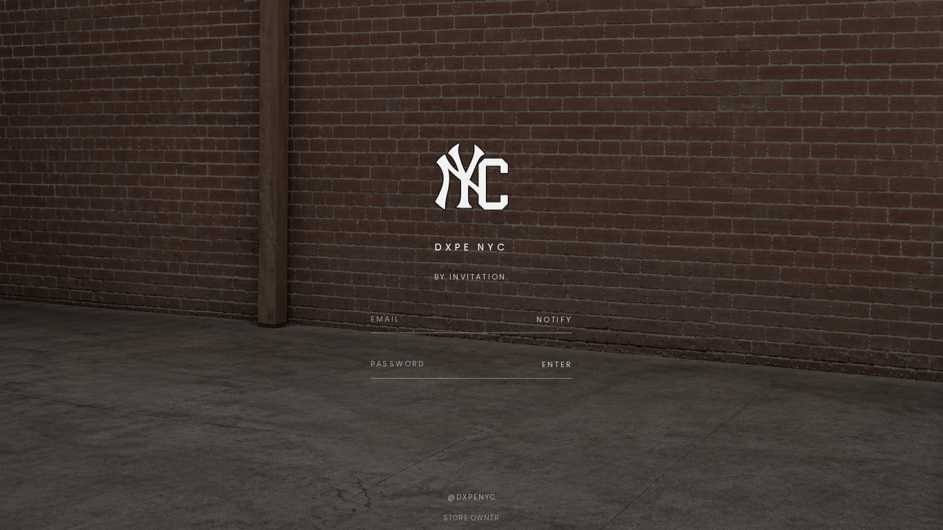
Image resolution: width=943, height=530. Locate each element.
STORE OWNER (471, 518)
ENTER (557, 364)
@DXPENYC (471, 497)
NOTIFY (554, 318)
